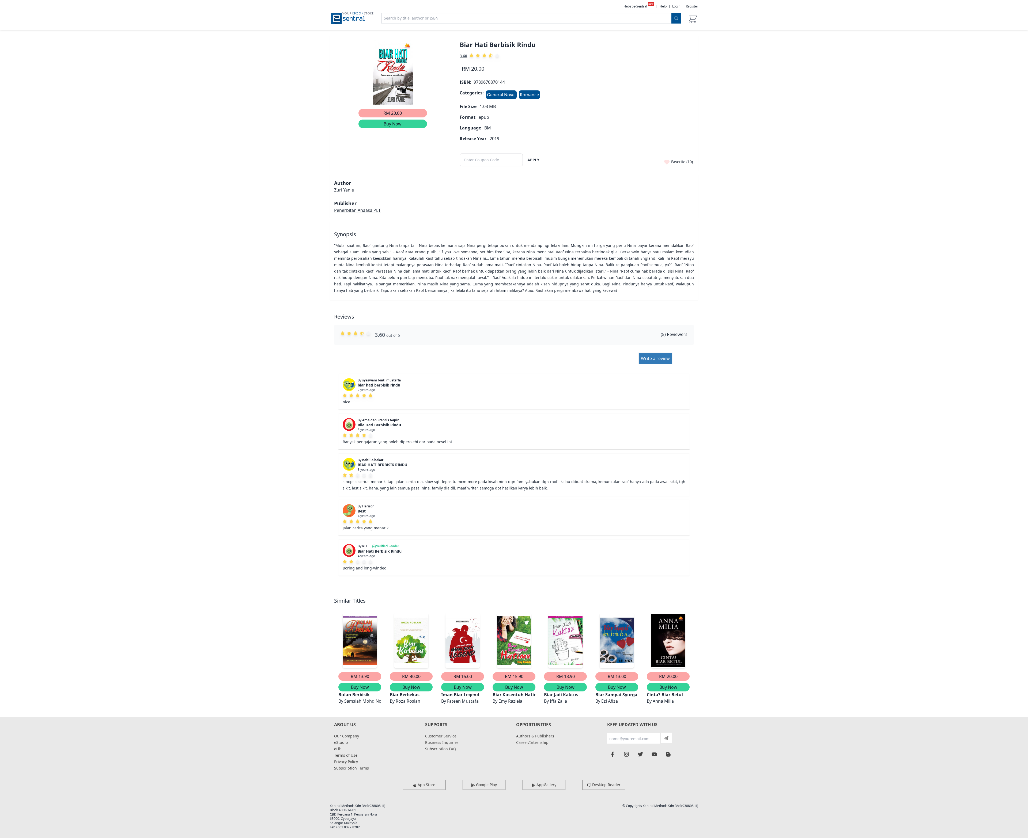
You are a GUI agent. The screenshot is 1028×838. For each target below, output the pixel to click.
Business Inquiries (442, 742)
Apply (533, 159)
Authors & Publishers (535, 735)
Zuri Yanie (344, 190)
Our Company (346, 735)
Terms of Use (345, 755)
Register (692, 6)
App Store (426, 784)
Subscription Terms (351, 768)
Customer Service (440, 735)
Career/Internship (532, 742)
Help (663, 6)
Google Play (486, 784)
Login (676, 6)
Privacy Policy (346, 761)
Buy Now (393, 124)
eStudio (341, 742)
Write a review (655, 358)
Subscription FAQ (440, 748)
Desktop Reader (606, 784)
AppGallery (545, 784)
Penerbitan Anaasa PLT (357, 210)
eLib (338, 748)
